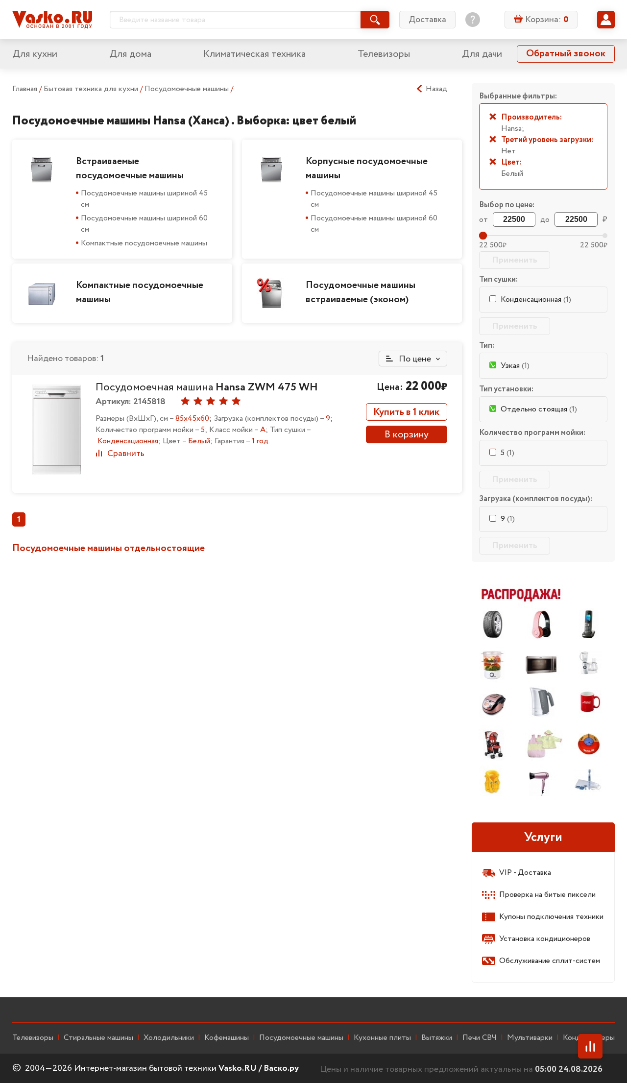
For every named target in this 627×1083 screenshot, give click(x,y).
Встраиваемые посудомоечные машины (130, 168)
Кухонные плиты (382, 1038)
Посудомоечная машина (207, 387)
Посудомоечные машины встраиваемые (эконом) (360, 292)
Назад (436, 89)
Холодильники (169, 1038)
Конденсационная (536, 299)
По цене (414, 359)
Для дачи (482, 54)
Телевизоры (384, 54)
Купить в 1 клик (406, 412)
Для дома (130, 54)
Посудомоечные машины (188, 89)
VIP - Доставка (525, 872)
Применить (514, 260)
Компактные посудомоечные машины (144, 243)
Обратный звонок (565, 54)
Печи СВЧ (479, 1038)
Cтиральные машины (98, 1038)
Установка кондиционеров (544, 938)
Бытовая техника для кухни (92, 89)
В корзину (407, 435)
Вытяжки (436, 1038)
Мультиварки (530, 1038)
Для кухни (34, 54)
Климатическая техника (254, 54)
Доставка (427, 19)
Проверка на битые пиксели (547, 894)
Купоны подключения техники (551, 916)
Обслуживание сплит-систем (549, 960)
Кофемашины (226, 1038)
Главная (24, 89)
